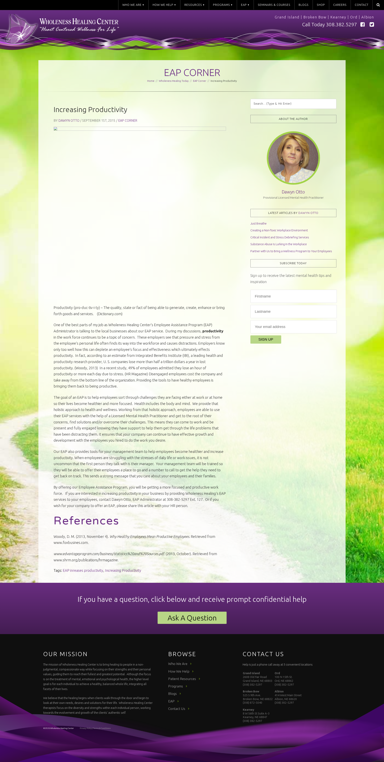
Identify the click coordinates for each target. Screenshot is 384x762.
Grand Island (287, 17)
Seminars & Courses (274, 4)
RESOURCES (193, 4)
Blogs (304, 4)
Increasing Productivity (123, 570)
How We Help (178, 671)
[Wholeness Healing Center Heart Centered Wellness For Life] (100, 30)
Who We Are (177, 664)
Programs (175, 686)
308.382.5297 (341, 24)
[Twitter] (372, 24)
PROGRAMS (221, 4)
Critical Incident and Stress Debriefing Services (279, 237)
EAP (244, 4)
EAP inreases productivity (83, 570)
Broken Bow (315, 17)
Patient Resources (182, 679)
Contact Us (176, 708)
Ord (354, 17)
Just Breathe (258, 223)
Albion (367, 17)
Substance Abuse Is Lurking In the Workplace (278, 244)
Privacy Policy (86, 728)
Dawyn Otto (68, 120)
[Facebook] (362, 24)
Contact (361, 4)
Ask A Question (192, 618)
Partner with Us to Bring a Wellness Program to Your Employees (291, 251)
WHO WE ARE (132, 4)
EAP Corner (192, 72)
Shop (321, 4)
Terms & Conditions (102, 728)
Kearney (338, 17)
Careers (340, 4)
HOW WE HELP (163, 4)
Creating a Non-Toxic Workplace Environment (279, 230)
